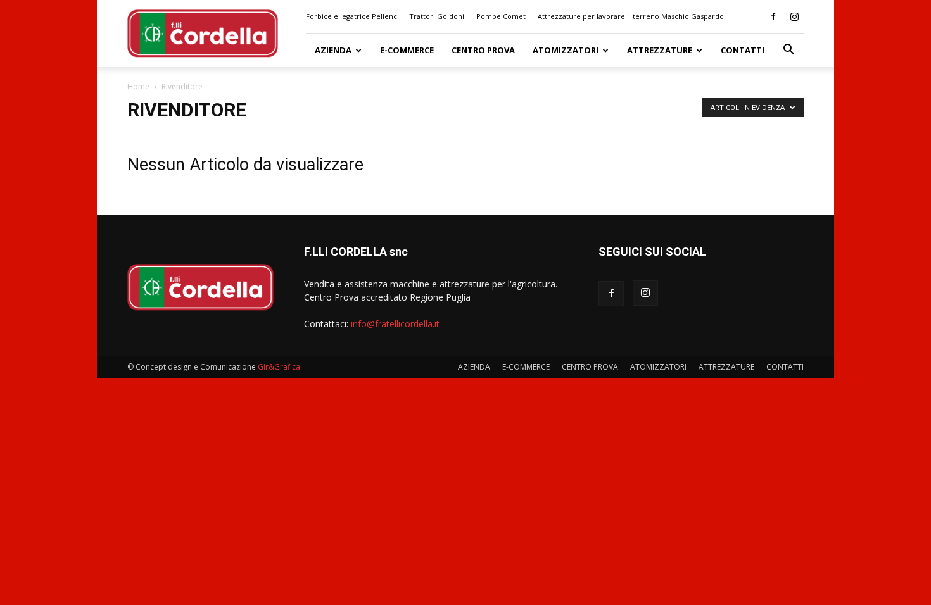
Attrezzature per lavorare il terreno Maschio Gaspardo (631, 16)
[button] (788, 51)
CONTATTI (742, 50)
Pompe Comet (501, 16)
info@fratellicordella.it (395, 324)
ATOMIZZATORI (565, 50)
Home (138, 86)
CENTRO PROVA (483, 50)
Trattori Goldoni (436, 16)
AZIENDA (333, 50)
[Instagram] (794, 16)
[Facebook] (773, 16)
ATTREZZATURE (659, 50)
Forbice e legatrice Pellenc (351, 16)
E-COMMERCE (407, 50)
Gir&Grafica (279, 366)
